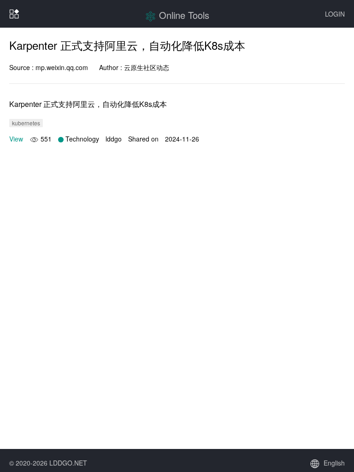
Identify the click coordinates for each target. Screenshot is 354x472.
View (16, 138)
